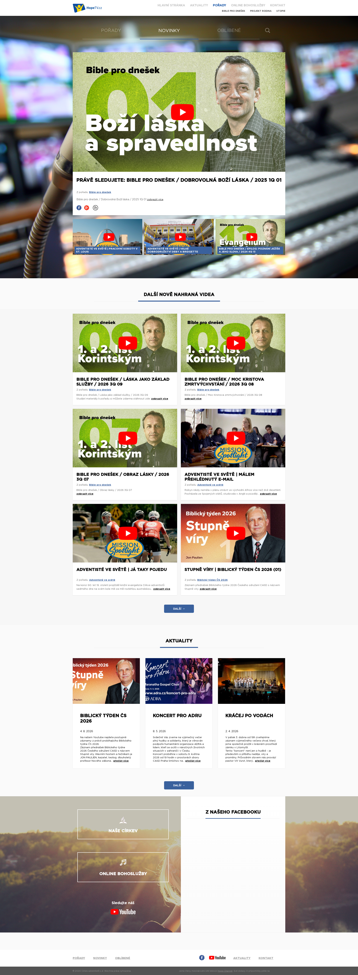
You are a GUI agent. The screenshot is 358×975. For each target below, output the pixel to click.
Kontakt (277, 5)
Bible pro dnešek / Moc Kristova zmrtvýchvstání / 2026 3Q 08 (224, 381)
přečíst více (121, 761)
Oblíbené (229, 30)
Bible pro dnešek (233, 11)
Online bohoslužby (248, 5)
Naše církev (123, 831)
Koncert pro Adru (177, 716)
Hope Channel (225, 971)
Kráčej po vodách (249, 716)
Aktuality (199, 5)
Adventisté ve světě (210, 485)
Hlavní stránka (171, 5)
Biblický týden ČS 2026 (212, 580)
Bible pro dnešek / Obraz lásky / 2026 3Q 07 (122, 476)
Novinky (169, 31)
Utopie (280, 11)
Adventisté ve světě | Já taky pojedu (121, 570)
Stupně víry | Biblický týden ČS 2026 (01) (233, 570)
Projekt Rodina (260, 11)
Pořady (219, 5)
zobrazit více (159, 399)
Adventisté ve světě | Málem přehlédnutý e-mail (219, 476)
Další (177, 609)
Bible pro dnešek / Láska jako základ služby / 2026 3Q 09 (122, 381)
